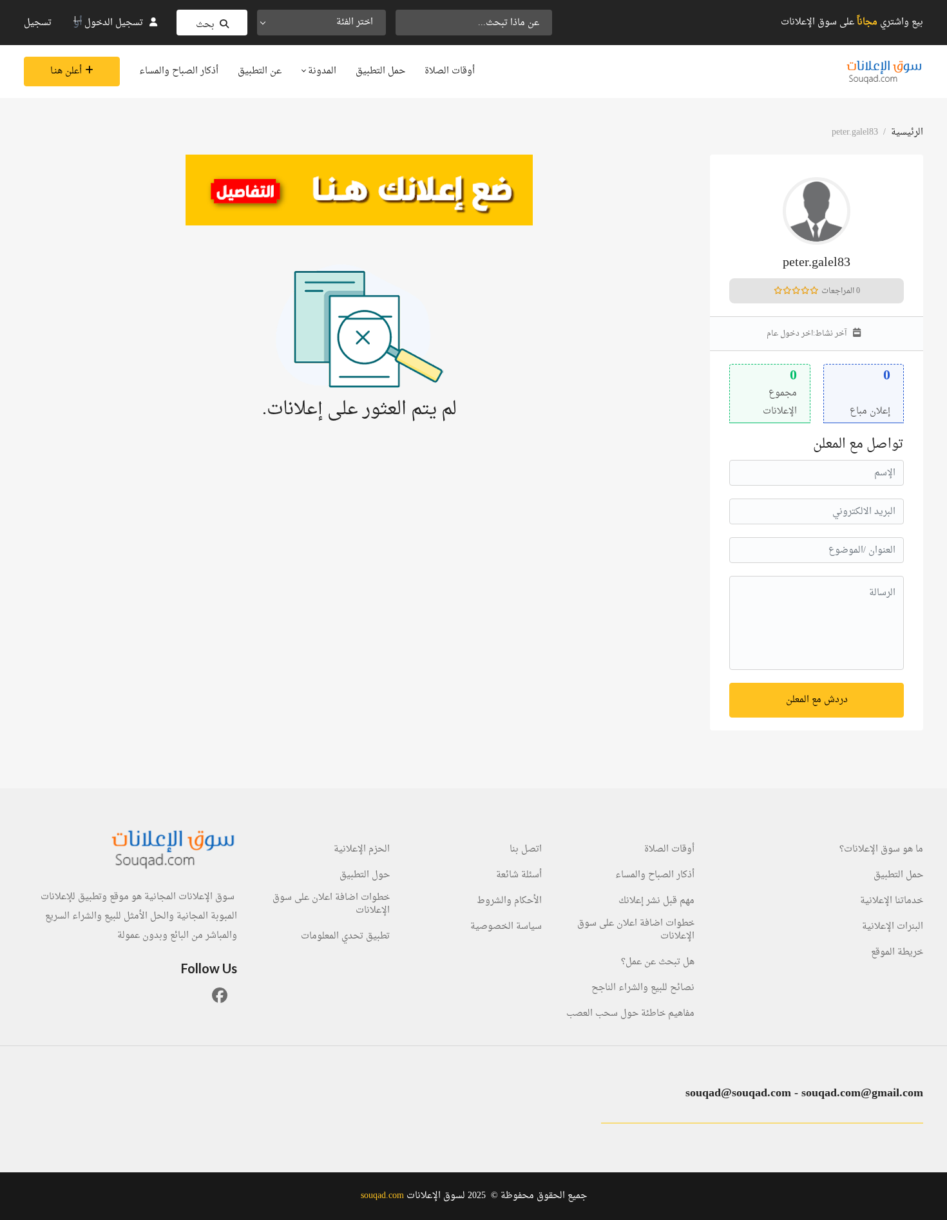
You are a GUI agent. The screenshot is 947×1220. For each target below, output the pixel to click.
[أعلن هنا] (359, 190)
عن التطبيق (260, 71)
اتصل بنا (526, 849)
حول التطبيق (365, 875)
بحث (205, 24)
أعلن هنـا (66, 71)
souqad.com (382, 1196)
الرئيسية (907, 132)
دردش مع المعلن (817, 700)
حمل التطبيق (380, 71)
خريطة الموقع (897, 952)
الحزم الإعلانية (362, 849)
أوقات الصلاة (450, 71)
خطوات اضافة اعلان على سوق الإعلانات (635, 930)
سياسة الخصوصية (506, 926)
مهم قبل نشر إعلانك (656, 901)
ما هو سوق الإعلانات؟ (881, 849)
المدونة (320, 71)
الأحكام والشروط (509, 901)
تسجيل (38, 23)
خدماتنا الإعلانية (891, 901)
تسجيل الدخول (113, 23)
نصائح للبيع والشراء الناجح (642, 988)
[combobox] (321, 22)
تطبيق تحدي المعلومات (345, 936)
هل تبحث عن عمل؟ (657, 962)
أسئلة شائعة (519, 875)
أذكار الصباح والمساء (178, 71)
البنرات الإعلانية (892, 926)
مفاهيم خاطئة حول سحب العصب (630, 1013)
